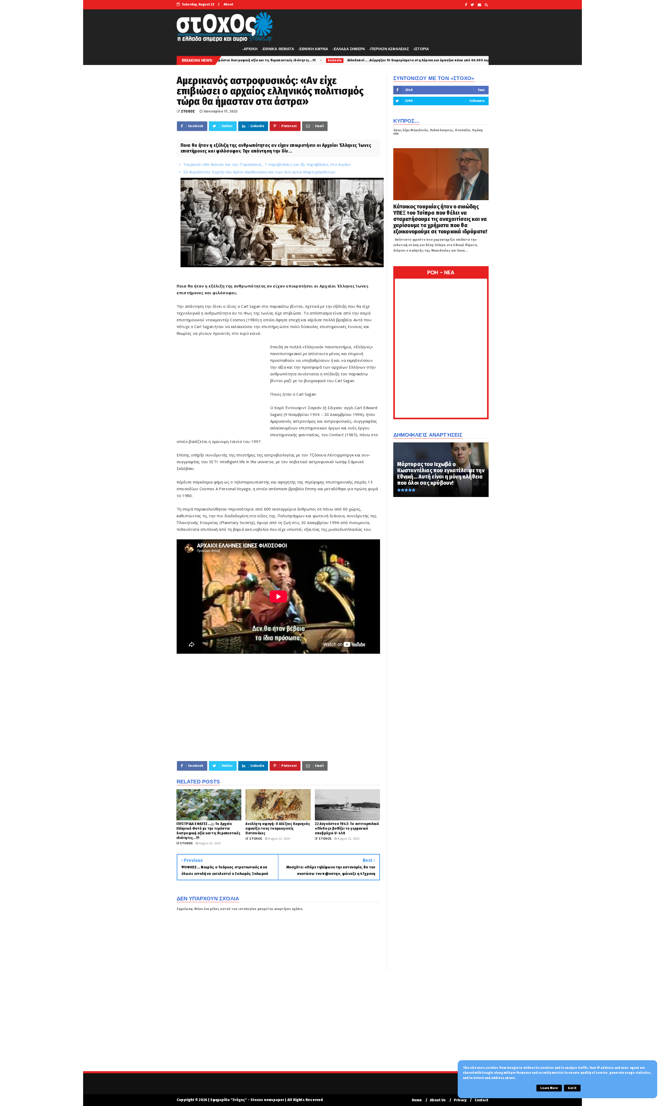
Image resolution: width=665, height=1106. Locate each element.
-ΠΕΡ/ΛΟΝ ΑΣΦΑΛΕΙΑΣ (389, 49)
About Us (438, 1100)
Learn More (549, 1088)
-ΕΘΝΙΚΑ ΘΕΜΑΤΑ (278, 49)
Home (417, 1100)
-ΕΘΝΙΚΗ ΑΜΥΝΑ (313, 49)
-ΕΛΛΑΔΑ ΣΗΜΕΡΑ (348, 49)
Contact (481, 1100)
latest (443, 60)
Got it (572, 1088)
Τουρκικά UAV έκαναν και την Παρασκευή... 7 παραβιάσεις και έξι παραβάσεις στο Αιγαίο (266, 164)
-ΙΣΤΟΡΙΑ (421, 49)
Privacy (460, 1100)
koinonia (220, 60)
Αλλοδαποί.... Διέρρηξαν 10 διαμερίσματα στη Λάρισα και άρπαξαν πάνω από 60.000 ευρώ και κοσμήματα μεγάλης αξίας (329, 60)
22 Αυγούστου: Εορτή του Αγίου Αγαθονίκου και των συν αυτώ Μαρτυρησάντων (259, 171)
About (228, 4)
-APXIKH (249, 49)
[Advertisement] (223, 394)
